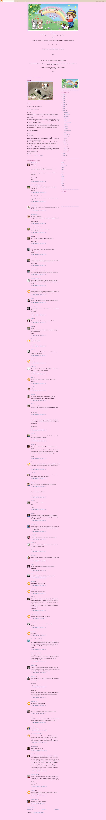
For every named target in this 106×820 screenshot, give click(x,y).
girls (62, 181)
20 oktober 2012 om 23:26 (38, 509)
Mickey (65, 120)
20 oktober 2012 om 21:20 (38, 458)
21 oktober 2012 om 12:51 (38, 551)
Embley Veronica (34, 754)
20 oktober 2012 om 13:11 (38, 201)
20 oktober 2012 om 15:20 (38, 232)
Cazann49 (33, 790)
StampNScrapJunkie (35, 278)
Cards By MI (33, 306)
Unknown (33, 338)
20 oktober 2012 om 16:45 (38, 302)
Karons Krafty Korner (35, 195)
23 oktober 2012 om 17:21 (38, 627)
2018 (64, 98)
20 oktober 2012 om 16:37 (38, 294)
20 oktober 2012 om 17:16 (38, 335)
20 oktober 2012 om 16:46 (38, 315)
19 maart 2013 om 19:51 (38, 803)
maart (65, 146)
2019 (64, 96)
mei (65, 142)
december (66, 112)
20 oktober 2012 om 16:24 (38, 285)
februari (66, 148)
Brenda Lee (33, 665)
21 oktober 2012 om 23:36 (38, 578)
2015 (64, 104)
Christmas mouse (67, 130)
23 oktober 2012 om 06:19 (38, 618)
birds (63, 167)
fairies (63, 178)
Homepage (44, 809)
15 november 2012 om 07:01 (39, 771)
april (65, 144)
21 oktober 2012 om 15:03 (38, 561)
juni (65, 140)
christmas (63, 172)
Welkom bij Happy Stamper (36, 185)
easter (63, 176)
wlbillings (33, 589)
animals (63, 164)
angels (63, 162)
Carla (32, 596)
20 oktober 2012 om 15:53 (38, 265)
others (63, 185)
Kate (32, 298)
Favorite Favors (34, 799)
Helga (32, 377)
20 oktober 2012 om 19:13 (38, 374)
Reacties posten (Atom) (39, 812)
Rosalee (32, 258)
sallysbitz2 (33, 676)
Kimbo (32, 573)
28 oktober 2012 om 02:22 (38, 697)
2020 (64, 94)
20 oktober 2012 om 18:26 (38, 363)
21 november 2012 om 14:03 (39, 786)
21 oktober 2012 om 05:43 (38, 531)
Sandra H (33, 535)
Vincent (65, 124)
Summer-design (34, 214)
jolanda (32, 386)
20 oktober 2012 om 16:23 (38, 274)
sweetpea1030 (34, 701)
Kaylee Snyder (34, 269)
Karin (32, 236)
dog (62, 174)
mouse (63, 183)
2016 (64, 102)
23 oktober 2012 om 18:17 (38, 635)
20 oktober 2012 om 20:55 (38, 414)
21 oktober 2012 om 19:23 (38, 570)
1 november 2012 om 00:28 (39, 730)
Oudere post (56, 809)
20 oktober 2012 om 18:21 (38, 355)
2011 (64, 153)
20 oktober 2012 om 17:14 (38, 322)
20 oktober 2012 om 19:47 (38, 383)
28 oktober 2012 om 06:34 (38, 705)
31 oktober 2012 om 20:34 (38, 722)
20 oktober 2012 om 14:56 (38, 211)
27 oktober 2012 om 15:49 (38, 687)
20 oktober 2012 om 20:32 (38, 400)
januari (66, 151)
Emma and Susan (34, 774)
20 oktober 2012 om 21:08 (38, 430)
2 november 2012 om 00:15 (39, 742)
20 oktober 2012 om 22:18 (38, 478)
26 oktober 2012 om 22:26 (38, 672)
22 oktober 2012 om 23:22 (38, 610)
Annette (32, 542)
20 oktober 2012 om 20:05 (38, 391)
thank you (64, 187)
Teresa (32, 359)
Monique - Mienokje (35, 227)
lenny (32, 621)
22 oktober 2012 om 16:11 (38, 593)
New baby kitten (67, 122)
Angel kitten (66, 118)
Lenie (32, 433)
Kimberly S (33, 524)
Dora (32, 247)
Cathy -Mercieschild (35, 653)
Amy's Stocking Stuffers (36, 614)
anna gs (32, 500)
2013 (64, 108)
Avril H (32, 318)
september (66, 134)
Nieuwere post (30, 809)
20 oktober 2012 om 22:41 (38, 486)
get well (63, 180)
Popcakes (66, 128)
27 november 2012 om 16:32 (39, 796)
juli (65, 138)
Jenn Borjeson (34, 746)
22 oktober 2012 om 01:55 (38, 585)
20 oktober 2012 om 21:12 (38, 441)
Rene (32, 513)
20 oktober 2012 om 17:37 (38, 346)
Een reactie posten (31, 807)
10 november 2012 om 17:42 (39, 750)
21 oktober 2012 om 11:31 (38, 539)
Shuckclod (33, 555)
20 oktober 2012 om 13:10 (38, 192)
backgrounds (64, 165)
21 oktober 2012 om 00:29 (38, 520)
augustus (66, 136)
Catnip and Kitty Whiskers (36, 733)
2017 (64, 100)
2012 (64, 110)
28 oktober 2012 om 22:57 (38, 713)
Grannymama (33, 289)
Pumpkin (66, 126)
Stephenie (33, 581)
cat (62, 171)
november (66, 114)
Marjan (32, 403)
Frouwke (33, 444)
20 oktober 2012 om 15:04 (38, 223)
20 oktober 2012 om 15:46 (38, 254)
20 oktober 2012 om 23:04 (38, 497)
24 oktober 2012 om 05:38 (38, 649)
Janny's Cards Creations (36, 709)
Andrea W (33, 472)
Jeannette (33, 394)
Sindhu (32, 349)
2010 (64, 155)
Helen (32, 482)
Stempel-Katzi (34, 162)
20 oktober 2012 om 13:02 (38, 181)
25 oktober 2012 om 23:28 (38, 662)
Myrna (32, 326)
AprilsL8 (33, 726)
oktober (66, 116)
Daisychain (33, 205)
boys (62, 169)
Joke (32, 564)
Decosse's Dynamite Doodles (37, 638)
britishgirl (33, 631)
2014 (64, 106)
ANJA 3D (33, 366)
